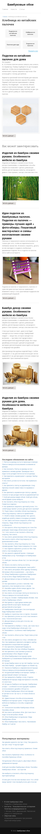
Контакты (7, 806)
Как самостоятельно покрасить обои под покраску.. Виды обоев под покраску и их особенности (18, 522)
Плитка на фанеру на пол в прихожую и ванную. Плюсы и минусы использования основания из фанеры (20, 464)
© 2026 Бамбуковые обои (13, 802)
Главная (5, 9)
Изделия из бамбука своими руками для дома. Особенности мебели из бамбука (20, 403)
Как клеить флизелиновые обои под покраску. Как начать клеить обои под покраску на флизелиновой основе (20, 539)
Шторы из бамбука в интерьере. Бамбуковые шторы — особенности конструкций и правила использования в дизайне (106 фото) (19, 686)
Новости (14, 9)
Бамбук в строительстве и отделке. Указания (21, 614)
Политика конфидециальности (15, 809)
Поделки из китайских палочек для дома (16, 57)
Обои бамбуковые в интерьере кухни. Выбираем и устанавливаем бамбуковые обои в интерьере (19, 658)
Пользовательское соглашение (24, 806)
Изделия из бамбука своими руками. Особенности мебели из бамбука (20, 156)
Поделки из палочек (30, 44)
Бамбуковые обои (20, 4)
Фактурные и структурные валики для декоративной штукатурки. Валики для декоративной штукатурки (16, 604)
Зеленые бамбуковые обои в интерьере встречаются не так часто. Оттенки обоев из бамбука (18, 693)
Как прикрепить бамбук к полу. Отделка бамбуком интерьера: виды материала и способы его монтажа (20, 679)
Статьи (22, 9)
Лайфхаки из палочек (30, 33)
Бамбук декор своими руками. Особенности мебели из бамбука (16, 311)
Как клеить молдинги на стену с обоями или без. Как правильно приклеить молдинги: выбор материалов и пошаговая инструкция (19, 642)
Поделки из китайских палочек (13, 33)
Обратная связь (10, 816)
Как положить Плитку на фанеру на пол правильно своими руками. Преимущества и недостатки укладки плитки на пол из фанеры (18, 471)
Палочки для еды (13, 45)
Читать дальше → (9, 136)
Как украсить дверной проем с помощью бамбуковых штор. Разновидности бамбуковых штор (19, 555)
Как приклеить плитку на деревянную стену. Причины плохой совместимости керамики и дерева (18, 487)
